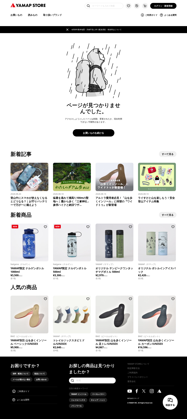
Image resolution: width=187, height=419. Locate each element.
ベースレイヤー (98, 394)
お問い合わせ (41, 379)
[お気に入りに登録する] (45, 227)
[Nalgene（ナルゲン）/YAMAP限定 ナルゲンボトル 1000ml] (29, 242)
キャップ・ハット (98, 400)
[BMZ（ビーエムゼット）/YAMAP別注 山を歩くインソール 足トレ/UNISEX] (114, 314)
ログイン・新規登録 (163, 5)
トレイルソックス (78, 400)
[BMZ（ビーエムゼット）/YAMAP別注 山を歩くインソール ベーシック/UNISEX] (29, 314)
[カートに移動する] (145, 6)
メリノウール (76, 406)
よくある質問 (170, 15)
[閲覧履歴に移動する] (137, 6)
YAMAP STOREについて (138, 363)
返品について (39, 373)
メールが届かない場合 (21, 379)
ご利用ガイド (151, 15)
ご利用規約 (132, 372)
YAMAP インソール (78, 394)
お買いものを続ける (93, 132)
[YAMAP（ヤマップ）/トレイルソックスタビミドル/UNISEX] (72, 314)
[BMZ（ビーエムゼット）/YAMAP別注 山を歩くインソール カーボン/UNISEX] (157, 314)
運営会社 (131, 381)
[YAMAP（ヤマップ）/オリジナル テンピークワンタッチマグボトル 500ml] (114, 242)
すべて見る (168, 154)
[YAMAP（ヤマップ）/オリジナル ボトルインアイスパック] (157, 242)
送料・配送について (20, 373)
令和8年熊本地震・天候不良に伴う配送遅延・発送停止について (96, 29)
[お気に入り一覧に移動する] (128, 6)
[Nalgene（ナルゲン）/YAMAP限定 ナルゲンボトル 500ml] (72, 242)
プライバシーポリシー (137, 377)
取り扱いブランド (52, 14)
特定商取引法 (133, 368)
